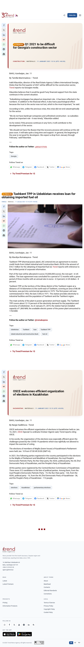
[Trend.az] (10, 15)
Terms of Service (49, 602)
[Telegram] (24, 625)
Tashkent (26, 329)
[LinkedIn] (29, 625)
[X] (14, 625)
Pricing (5, 602)
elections (14, 487)
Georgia (14, 156)
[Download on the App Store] (9, 634)
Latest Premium (8, 584)
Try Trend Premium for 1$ (23, 173)
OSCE (20, 432)
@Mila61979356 (41, 147)
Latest (5, 581)
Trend (11, 87)
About (46, 581)
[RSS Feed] (33, 625)
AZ (75, 642)
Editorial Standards (50, 590)
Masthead (47, 584)
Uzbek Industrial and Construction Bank (24, 334)
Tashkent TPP (45, 329)
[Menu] (80, 15)
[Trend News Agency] (9, 549)
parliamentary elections (42, 487)
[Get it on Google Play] (24, 634)
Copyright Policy (49, 609)
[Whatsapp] (5, 625)
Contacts (47, 587)
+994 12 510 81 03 (8, 567)
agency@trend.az (8, 570)
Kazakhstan (26, 487)
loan (35, 329)
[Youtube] (19, 625)
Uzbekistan (15, 329)
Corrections (48, 594)
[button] (4, 25)
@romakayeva (41, 320)
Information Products (10, 606)
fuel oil (44, 334)
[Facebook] (9, 625)
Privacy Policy (48, 606)
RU (79, 642)
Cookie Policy (48, 612)
